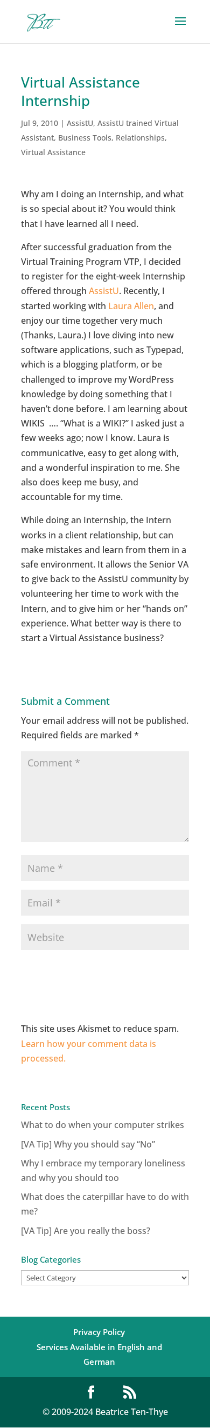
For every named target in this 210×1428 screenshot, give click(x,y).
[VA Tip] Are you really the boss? (85, 1231)
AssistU (80, 123)
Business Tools (84, 137)
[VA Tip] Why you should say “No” (88, 1144)
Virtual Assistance (53, 152)
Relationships (140, 137)
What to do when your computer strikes (102, 1125)
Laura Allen (131, 306)
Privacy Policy (99, 1331)
